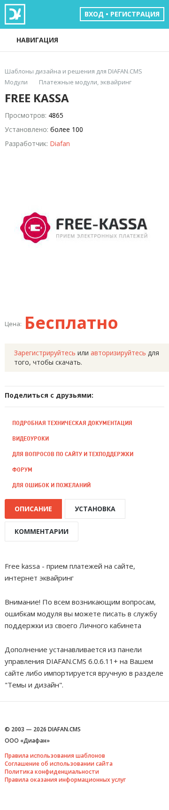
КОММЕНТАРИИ (42, 531)
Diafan (60, 143)
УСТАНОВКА (95, 508)
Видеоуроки (30, 438)
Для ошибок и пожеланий (51, 485)
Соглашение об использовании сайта (59, 764)
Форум (22, 469)
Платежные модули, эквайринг (85, 82)
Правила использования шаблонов (55, 756)
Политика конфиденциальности (52, 772)
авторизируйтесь (118, 352)
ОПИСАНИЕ (33, 508)
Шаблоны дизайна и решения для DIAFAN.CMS (73, 71)
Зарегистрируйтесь (45, 352)
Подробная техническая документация (72, 422)
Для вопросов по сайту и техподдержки (72, 454)
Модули (16, 82)
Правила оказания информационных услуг (65, 780)
